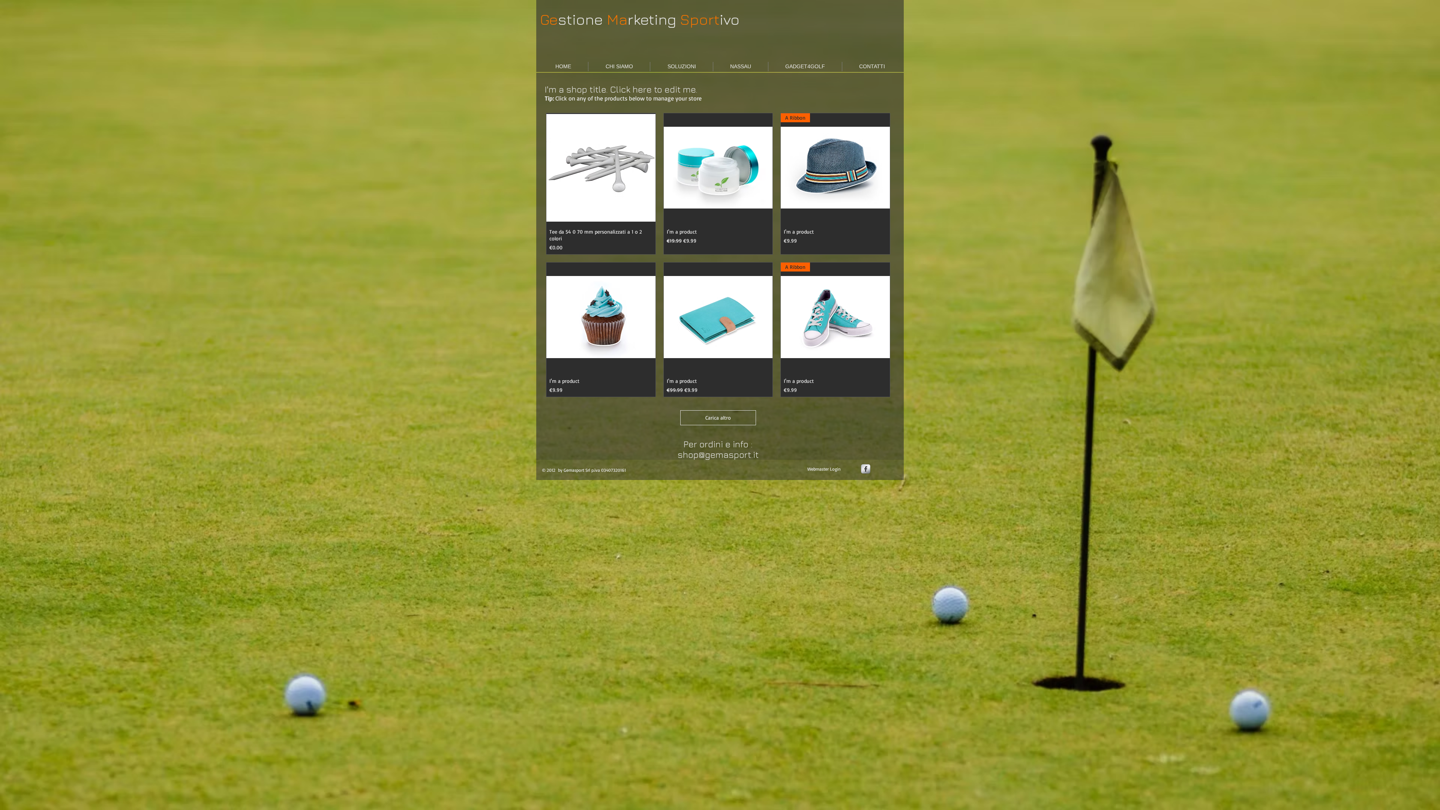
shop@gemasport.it (718, 454)
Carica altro (718, 417)
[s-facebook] (865, 469)
